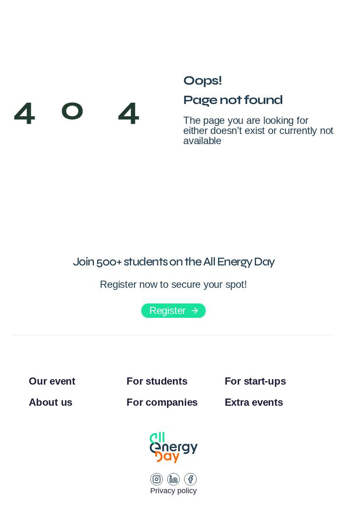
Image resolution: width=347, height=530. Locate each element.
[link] (173, 310)
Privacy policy (173, 490)
